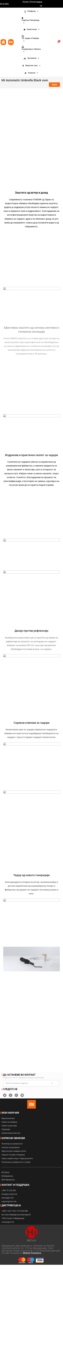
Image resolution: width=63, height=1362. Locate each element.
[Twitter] (4, 1095)
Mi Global (5, 1172)
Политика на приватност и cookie (16, 1162)
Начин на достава (9, 1126)
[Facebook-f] (10, 1095)
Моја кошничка (8, 1118)
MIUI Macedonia (8, 1180)
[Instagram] (16, 1095)
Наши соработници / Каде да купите (17, 1158)
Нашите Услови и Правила (13, 1155)
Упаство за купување (11, 1147)
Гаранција (6, 1129)
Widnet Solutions (32, 1253)
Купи (54, 84)
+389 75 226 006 (9, 1190)
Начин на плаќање (9, 1122)
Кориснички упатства (11, 1133)
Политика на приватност (12, 1144)
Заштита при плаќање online (14, 1151)
